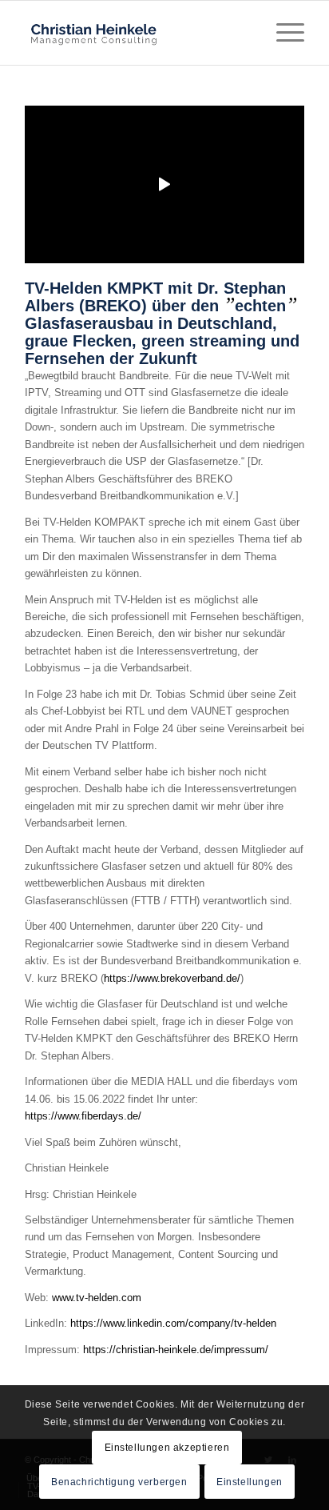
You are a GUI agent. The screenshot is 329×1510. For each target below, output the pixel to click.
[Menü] (282, 33)
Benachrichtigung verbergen (119, 1482)
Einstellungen (249, 1482)
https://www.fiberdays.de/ (83, 1116)
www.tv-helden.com (96, 1298)
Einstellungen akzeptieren (167, 1447)
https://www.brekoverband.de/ (172, 978)
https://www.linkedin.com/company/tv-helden (173, 1323)
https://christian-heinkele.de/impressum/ (175, 1350)
